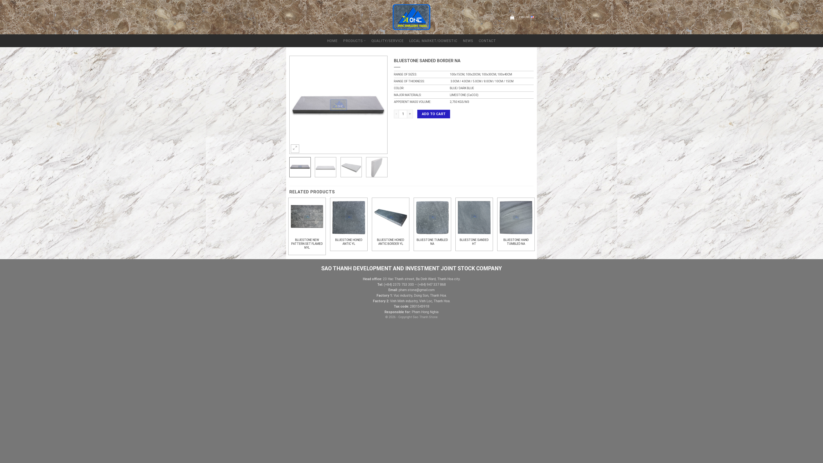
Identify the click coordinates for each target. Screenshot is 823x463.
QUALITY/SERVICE (387, 41)
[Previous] (297, 104)
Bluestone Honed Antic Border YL (390, 241)
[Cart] (512, 17)
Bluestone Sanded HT (474, 241)
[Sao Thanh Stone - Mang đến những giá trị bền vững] (411, 17)
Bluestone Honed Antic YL (348, 241)
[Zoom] (295, 148)
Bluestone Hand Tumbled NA (516, 241)
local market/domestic (433, 41)
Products (353, 41)
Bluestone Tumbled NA (432, 241)
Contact (487, 41)
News (468, 41)
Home (332, 41)
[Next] (380, 104)
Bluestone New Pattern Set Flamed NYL (307, 243)
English (524, 17)
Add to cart (434, 114)
